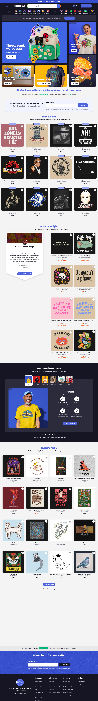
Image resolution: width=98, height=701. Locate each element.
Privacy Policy (63, 109)
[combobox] (42, 6)
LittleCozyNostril (72, 23)
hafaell (37, 65)
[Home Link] (19, 6)
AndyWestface (11, 65)
